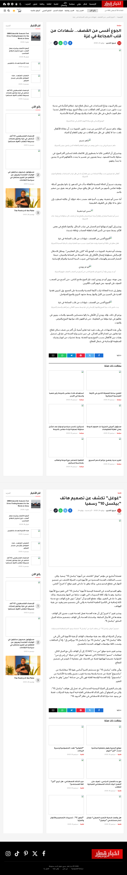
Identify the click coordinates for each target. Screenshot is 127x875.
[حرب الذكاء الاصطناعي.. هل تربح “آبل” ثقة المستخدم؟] (66, 769)
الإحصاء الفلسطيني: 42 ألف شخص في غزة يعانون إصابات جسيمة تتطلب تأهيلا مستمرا (17, 93)
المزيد (28, 4)
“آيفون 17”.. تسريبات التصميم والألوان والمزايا (67, 819)
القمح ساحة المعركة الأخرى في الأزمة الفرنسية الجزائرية (105, 394)
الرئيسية (92, 4)
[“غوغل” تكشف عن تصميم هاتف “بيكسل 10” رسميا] (85, 543)
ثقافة (49, 4)
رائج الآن (93, 10)
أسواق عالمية (35, 10)
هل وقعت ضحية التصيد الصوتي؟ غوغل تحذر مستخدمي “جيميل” (103, 819)
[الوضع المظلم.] (20, 4)
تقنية (56, 4)
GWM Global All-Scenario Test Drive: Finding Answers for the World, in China (18, 36)
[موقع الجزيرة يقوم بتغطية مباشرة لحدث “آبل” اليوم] (103, 735)
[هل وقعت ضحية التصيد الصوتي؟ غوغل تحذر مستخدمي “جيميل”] (103, 805)
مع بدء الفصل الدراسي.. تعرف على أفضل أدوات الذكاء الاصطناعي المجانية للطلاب (104, 784)
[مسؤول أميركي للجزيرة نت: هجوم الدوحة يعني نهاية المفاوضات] (103, 414)
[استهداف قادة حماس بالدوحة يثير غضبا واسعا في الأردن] (66, 380)
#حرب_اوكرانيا (69, 10)
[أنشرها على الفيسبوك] (70, 43)
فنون (35, 4)
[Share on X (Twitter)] (65, 43)
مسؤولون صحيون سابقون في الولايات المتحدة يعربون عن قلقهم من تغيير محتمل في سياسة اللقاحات (21, 176)
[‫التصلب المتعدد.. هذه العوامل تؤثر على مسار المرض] (35, 78)
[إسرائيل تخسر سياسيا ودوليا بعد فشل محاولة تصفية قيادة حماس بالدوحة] (66, 414)
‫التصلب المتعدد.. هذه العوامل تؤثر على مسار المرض (20, 78)
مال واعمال (64, 4)
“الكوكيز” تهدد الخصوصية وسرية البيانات (69, 749)
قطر (85, 4)
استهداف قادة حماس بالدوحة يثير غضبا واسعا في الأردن (66, 394)
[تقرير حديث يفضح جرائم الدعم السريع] (103, 447)
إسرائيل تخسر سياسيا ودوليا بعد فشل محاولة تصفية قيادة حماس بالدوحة (66, 428)
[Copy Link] (56, 43)
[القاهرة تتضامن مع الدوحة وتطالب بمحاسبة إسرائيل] (66, 447)
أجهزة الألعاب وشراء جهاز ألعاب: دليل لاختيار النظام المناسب (19, 51)
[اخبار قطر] (112, 4)
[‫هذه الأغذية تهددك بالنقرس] (35, 66)
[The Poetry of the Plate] (23, 198)
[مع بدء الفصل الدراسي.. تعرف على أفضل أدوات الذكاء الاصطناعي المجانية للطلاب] (103, 769)
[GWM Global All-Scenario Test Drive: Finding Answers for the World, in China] (35, 36)
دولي (79, 4)
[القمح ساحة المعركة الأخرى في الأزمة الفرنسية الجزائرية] (103, 380)
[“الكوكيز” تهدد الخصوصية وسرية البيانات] (66, 735)
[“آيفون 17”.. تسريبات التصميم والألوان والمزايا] (66, 805)
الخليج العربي (46, 10)
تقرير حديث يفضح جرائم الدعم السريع (105, 460)
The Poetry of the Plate (24, 211)
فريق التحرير (111, 43)
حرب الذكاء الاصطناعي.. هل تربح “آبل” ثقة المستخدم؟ (67, 783)
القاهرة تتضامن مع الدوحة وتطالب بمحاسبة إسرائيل (69, 462)
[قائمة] (5, 10)
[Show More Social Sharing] (51, 43)
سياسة (72, 4)
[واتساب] (60, 43)
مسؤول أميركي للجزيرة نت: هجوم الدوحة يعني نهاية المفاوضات (104, 428)
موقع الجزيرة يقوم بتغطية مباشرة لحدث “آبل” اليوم (106, 749)
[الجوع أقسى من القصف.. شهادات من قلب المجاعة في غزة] (85, 72)
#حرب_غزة (80, 10)
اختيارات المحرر (58, 10)
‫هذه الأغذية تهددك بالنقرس (18, 63)
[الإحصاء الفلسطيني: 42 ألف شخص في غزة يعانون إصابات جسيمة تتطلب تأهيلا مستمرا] (35, 93)
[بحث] (8, 10)
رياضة (42, 4)
